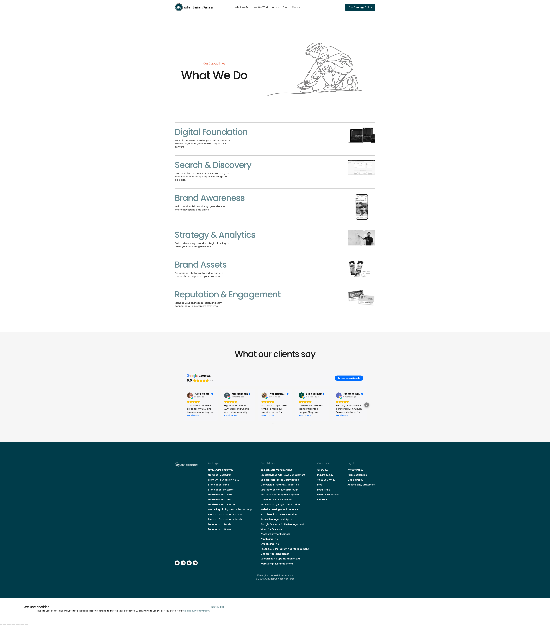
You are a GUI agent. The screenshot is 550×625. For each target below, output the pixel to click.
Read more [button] (193, 415)
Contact (322, 499)
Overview (322, 470)
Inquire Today (325, 475)
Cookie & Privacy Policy (196, 610)
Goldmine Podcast (328, 494)
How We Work (260, 7)
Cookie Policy (355, 479)
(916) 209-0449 (326, 479)
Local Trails (323, 489)
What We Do (242, 7)
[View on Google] (190, 395)
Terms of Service (357, 475)
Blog (319, 484)
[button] (298, 7)
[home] (194, 7)
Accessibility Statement (361, 484)
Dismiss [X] (217, 607)
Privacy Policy (355, 470)
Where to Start (280, 7)
